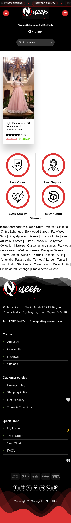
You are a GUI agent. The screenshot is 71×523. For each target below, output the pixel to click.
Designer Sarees (52, 250)
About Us (13, 341)
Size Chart (14, 443)
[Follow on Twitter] (36, 488)
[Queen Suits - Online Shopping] (35, 13)
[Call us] (49, 488)
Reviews (13, 356)
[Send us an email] (42, 488)
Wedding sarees (28, 250)
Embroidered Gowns (44, 269)
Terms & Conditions (20, 407)
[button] (6, 13)
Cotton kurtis (61, 264)
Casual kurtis (43, 264)
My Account (14, 428)
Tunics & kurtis (49, 236)
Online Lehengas (12, 231)
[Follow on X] (29, 488)
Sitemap (35, 218)
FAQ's (11, 450)
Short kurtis (24, 264)
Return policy (15, 400)
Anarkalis (7, 259)
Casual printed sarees (41, 245)
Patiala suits (23, 259)
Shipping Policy (17, 392)
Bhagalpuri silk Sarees (23, 236)
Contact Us (14, 349)
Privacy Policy (16, 385)
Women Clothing (57, 226)
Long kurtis (8, 264)
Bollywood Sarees (37, 231)
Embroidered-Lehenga (14, 269)
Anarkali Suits (54, 254)
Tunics (61, 259)
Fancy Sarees (10, 254)
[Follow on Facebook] (16, 488)
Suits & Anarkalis (36, 241)
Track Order (14, 435)
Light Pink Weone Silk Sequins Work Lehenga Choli (18, 126)
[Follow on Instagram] (22, 488)
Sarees (17, 241)
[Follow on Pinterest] (55, 488)
